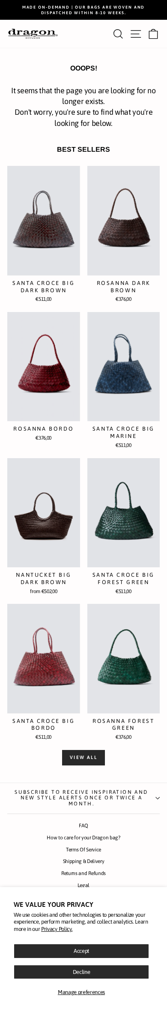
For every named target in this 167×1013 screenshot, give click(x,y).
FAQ (83, 826)
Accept (81, 951)
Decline (81, 972)
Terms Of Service (83, 850)
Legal (83, 885)
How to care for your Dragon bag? (83, 838)
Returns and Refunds (83, 873)
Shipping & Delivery (83, 861)
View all (83, 757)
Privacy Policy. (56, 929)
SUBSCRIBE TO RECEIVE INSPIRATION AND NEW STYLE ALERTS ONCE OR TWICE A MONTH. (81, 798)
